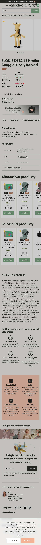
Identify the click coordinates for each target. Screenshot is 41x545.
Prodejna (30, 404)
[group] (8, 199)
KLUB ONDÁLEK (11, 385)
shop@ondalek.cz (14, 496)
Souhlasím (27, 540)
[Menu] (5, 5)
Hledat (35, 11)
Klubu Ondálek (16, 1)
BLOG (30, 385)
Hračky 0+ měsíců (22, 149)
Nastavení (20, 535)
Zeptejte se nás (9, 102)
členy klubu (8, 344)
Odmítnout (13, 540)
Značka (32, 120)
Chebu (30, 366)
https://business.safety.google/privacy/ (23, 532)
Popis (4, 120)
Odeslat (32, 468)
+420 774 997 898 (15, 498)
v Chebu (29, 407)
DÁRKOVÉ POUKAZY (11, 404)
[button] (8, 210)
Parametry (14, 120)
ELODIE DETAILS (22, 162)
